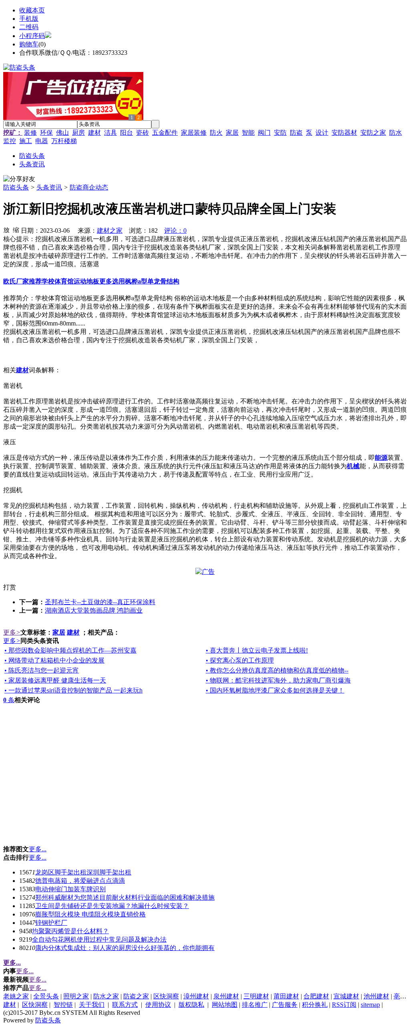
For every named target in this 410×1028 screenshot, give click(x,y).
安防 (280, 132)
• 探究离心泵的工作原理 (240, 660)
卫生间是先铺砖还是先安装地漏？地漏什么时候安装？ (112, 905)
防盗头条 (16, 187)
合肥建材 (316, 996)
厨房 (78, 132)
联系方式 (125, 1004)
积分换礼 (315, 1004)
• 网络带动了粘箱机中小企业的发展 (54, 660)
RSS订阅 (344, 1004)
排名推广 (254, 1004)
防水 (395, 132)
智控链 (63, 1004)
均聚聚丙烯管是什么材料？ (70, 931)
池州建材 (376, 996)
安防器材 (344, 132)
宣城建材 (346, 996)
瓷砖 (142, 132)
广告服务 (284, 1004)
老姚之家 (16, 996)
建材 (94, 132)
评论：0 (175, 230)
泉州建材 (226, 996)
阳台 (126, 132)
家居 (232, 132)
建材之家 (110, 230)
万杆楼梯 (64, 141)
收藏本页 (32, 10)
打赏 (9, 587)
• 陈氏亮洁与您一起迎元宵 (41, 670)
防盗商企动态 (89, 187)
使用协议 (158, 1004)
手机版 (28, 18)
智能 (248, 132)
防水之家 (106, 996)
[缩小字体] (16, 229)
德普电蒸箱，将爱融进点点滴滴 (80, 880)
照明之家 (76, 996)
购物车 (28, 44)
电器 (41, 141)
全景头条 (46, 996)
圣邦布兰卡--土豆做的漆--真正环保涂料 (100, 602)
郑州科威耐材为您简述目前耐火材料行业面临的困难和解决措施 (125, 897)
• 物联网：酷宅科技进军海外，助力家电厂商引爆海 (278, 680)
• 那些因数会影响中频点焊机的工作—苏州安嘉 (70, 650)
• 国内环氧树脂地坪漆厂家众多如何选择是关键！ (275, 690)
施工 (25, 141)
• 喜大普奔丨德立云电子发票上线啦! (257, 650)
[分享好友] (19, 179)
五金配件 (165, 132)
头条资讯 (49, 187)
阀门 (264, 132)
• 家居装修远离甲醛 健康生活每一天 (55, 680)
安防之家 (373, 132)
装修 (30, 132)
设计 (322, 132)
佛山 (62, 132)
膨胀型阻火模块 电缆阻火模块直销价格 (90, 914)
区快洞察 (166, 996)
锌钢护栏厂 (51, 922)
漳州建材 (196, 996)
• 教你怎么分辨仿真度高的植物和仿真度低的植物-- (277, 670)
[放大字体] (6, 229)
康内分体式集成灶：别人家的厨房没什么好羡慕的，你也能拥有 (125, 947)
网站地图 (224, 1004)
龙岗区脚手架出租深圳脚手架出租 (83, 872)
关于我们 (92, 1004)
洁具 (110, 132)
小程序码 (32, 35)
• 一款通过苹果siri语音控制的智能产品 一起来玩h (73, 690)
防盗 (296, 132)
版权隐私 (191, 1004)
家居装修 (194, 132)
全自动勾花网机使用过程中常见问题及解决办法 (99, 939)
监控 (9, 141)
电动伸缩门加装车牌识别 (70, 889)
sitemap (370, 1004)
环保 (46, 132)
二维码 (28, 27)
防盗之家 (136, 996)
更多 (11, 632)
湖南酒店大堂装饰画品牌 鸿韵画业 (94, 610)
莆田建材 (286, 996)
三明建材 (256, 996)
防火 (216, 132)
